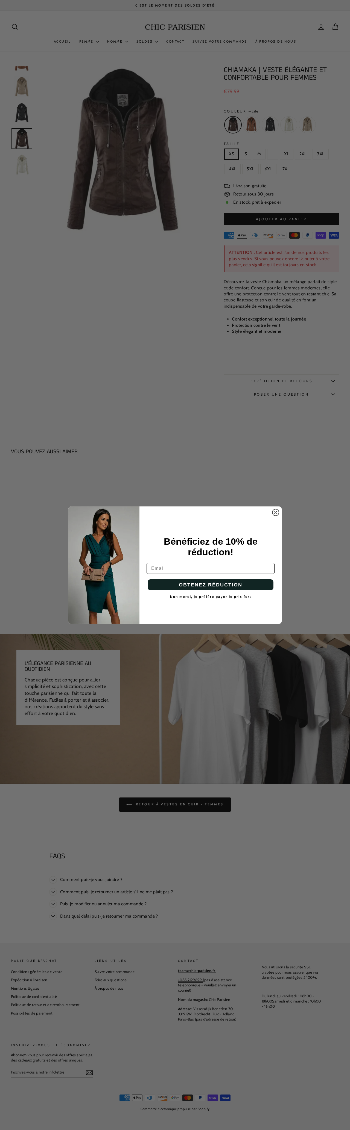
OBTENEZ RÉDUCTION (210, 585)
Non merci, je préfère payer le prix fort (210, 597)
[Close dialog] (275, 512)
